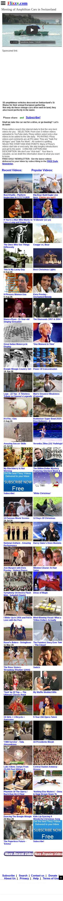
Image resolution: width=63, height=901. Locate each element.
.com (17, 3)
